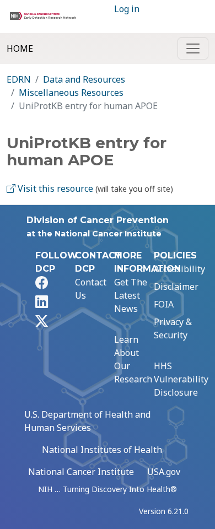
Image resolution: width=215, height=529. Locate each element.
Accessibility (179, 269)
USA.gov (163, 472)
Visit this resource (54, 188)
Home (20, 48)
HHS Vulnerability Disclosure (181, 379)
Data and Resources (84, 79)
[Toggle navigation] (193, 48)
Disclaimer (176, 286)
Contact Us (90, 288)
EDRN (19, 79)
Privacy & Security (173, 328)
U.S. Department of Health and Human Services (87, 421)
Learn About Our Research (133, 359)
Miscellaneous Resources (71, 93)
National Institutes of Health (102, 450)
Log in (126, 9)
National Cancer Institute (81, 472)
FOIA (164, 304)
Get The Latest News (130, 295)
